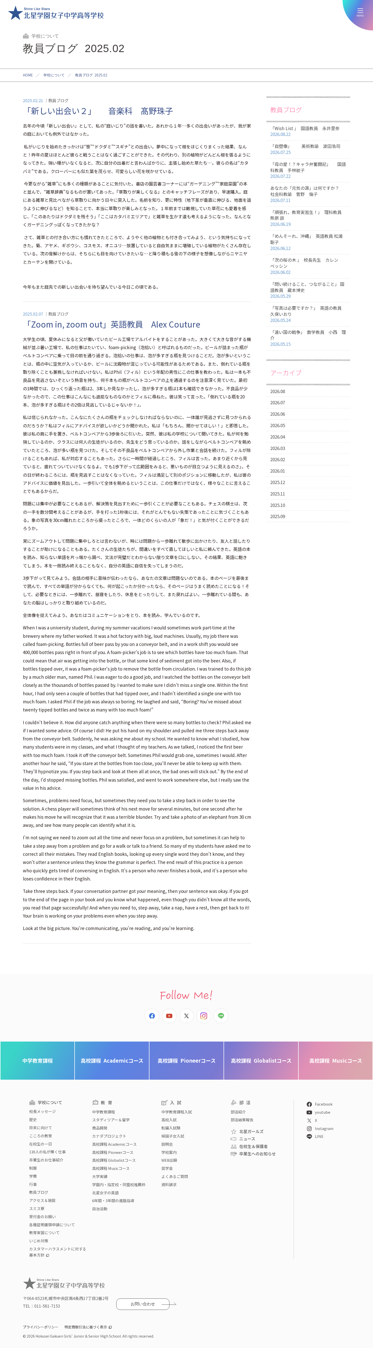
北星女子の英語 (105, 1192)
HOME (28, 75)
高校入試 (169, 1119)
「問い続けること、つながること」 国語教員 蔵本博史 (307, 290)
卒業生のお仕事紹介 (46, 1160)
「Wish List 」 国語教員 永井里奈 (305, 131)
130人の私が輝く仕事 (47, 1151)
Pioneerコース (187, 1060)
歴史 (33, 1119)
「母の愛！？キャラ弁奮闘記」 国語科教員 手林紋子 (308, 170)
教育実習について (44, 1232)
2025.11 (277, 493)
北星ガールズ (251, 1131)
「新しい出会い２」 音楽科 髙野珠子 (98, 110)
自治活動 (99, 1208)
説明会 (167, 1144)
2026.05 (277, 425)
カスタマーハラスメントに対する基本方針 (57, 1252)
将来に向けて (40, 1127)
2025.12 (277, 482)
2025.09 (277, 516)
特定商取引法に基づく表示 (85, 1326)
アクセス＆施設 (42, 1200)
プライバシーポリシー (40, 1326)
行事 (33, 1184)
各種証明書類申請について (52, 1224)
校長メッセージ (42, 1111)
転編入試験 (170, 1127)
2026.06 (277, 414)
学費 (33, 1176)
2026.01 (277, 471)
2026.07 (277, 402)
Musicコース (335, 1060)
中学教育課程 (37, 1060)
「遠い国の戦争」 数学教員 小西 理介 (308, 338)
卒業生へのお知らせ (257, 1154)
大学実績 (99, 1176)
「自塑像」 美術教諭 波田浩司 (305, 149)
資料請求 (169, 1184)
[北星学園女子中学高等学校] (56, 12)
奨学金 (167, 1168)
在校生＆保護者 (253, 1146)
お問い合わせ (143, 1303)
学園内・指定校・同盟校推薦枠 (118, 1184)
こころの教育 (40, 1135)
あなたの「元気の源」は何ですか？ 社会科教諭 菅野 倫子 (309, 194)
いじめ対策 (38, 1240)
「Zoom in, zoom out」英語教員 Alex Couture (111, 324)
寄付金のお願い (42, 1216)
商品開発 (99, 1127)
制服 (33, 1168)
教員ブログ (38, 1192)
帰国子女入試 (172, 1136)
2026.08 (277, 391)
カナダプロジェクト (109, 1136)
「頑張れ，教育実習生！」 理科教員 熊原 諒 (308, 218)
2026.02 (277, 459)
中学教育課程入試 (176, 1111)
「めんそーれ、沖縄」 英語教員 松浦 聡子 (308, 242)
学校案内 (169, 1152)
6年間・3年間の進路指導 (113, 1200)
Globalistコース (261, 1060)
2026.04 (277, 436)
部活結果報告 (242, 1119)
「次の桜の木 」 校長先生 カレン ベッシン (306, 266)
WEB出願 (169, 1160)
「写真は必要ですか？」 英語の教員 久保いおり (308, 314)
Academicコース (112, 1060)
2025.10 (277, 505)
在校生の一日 (40, 1143)
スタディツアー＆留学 (111, 1119)
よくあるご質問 (174, 1176)
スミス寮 (36, 1208)
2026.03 (277, 448)
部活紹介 (238, 1111)
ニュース (247, 1139)
